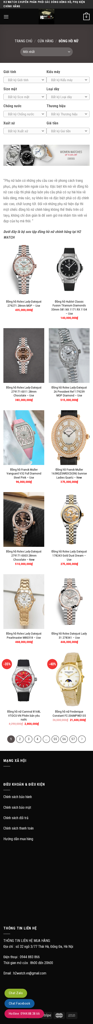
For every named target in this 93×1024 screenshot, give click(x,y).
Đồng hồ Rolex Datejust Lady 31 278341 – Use (69, 635)
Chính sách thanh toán (18, 828)
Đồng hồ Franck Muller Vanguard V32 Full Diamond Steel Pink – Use (24, 473)
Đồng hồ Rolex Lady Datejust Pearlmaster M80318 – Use (24, 635)
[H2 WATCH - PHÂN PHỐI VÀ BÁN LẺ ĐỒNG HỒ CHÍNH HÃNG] (46, 16)
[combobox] (24, 80)
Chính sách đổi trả (15, 818)
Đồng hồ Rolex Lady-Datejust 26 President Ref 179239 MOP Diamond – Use (69, 391)
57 (73, 739)
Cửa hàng (45, 41)
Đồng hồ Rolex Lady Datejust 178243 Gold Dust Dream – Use (69, 555)
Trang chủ (23, 41)
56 (64, 739)
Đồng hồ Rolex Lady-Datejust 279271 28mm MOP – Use (24, 303)
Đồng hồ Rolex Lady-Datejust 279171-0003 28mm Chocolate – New (24, 555)
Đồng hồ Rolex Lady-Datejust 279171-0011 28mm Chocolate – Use (24, 391)
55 (55, 739)
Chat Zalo (16, 993)
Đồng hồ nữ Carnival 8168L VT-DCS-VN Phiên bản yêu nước (24, 715)
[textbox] (24, 80)
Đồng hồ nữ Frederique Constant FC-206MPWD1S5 (69, 713)
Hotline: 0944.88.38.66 (24, 1014)
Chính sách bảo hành (17, 797)
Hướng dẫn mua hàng (18, 839)
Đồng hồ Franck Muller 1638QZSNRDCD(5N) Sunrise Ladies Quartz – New (69, 473)
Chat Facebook (19, 1003)
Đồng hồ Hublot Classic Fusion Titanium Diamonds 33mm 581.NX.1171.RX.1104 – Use (69, 307)
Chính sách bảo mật (17, 807)
